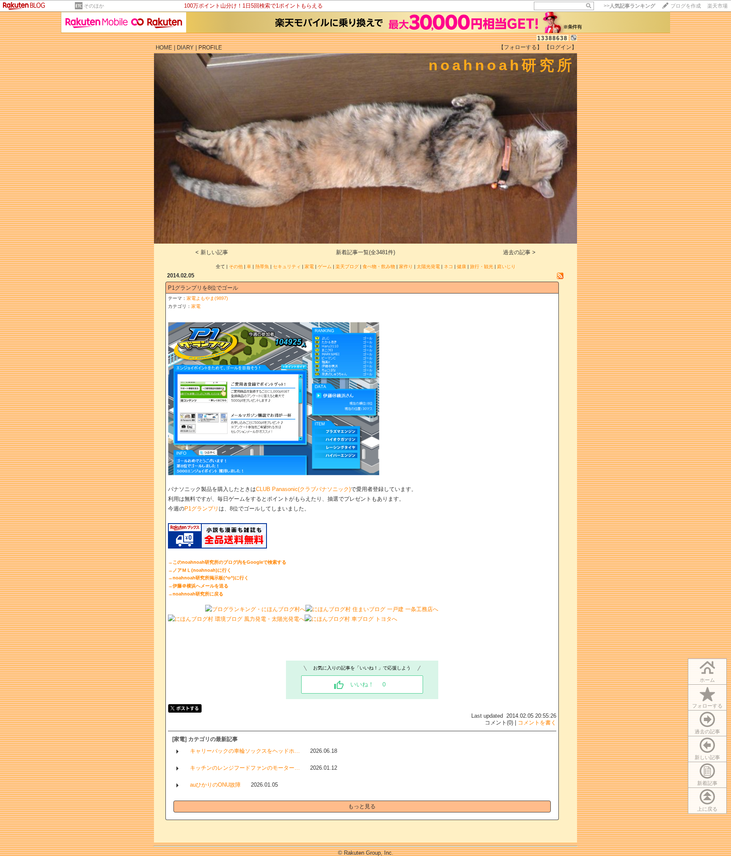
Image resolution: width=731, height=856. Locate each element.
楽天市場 (717, 6)
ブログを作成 (686, 6)
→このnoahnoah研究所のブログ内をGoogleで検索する (227, 562)
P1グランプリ (201, 508)
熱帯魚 (262, 266)
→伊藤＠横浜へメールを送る (198, 585)
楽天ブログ (347, 266)
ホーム (707, 680)
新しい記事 (707, 757)
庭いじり (506, 266)
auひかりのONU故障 (215, 785)
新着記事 (707, 783)
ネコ (448, 266)
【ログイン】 (560, 47)
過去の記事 (707, 732)
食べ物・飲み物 (379, 266)
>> (629, 6)
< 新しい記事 (211, 252)
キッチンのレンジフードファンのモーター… (245, 768)
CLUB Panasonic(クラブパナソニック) (303, 489)
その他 (236, 266)
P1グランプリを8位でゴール (203, 288)
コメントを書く (537, 722)
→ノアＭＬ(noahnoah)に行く (199, 570)
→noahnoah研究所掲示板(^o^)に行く (208, 577)
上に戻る (707, 809)
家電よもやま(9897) (207, 298)
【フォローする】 (520, 47)
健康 (461, 266)
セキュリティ (287, 266)
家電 (309, 266)
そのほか (94, 6)
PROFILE (210, 47)
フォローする (707, 706)
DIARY (185, 47)
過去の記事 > (519, 252)
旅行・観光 (481, 266)
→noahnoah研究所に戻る (195, 593)
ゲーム (325, 266)
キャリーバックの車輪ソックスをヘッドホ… (245, 751)
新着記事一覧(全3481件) (365, 252)
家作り (406, 266)
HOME (164, 47)
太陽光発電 (428, 266)
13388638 (552, 38)
